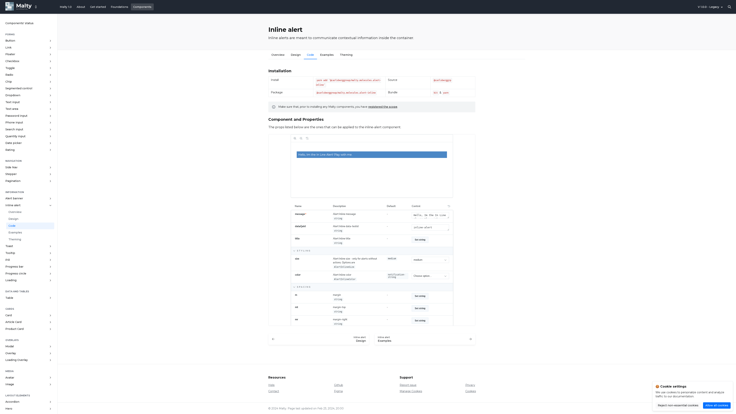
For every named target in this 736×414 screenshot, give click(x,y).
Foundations (119, 7)
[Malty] (18, 7)
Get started (98, 7)
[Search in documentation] (729, 6)
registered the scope (382, 106)
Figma (338, 391)
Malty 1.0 (66, 7)
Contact (273, 391)
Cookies (470, 391)
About (81, 7)
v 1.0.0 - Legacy (708, 7)
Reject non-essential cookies (678, 405)
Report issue (408, 385)
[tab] (278, 55)
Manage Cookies (411, 391)
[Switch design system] (35, 6)
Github (338, 385)
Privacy (470, 385)
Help (271, 385)
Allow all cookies (716, 405)
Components (142, 7)
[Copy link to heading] (266, 70)
